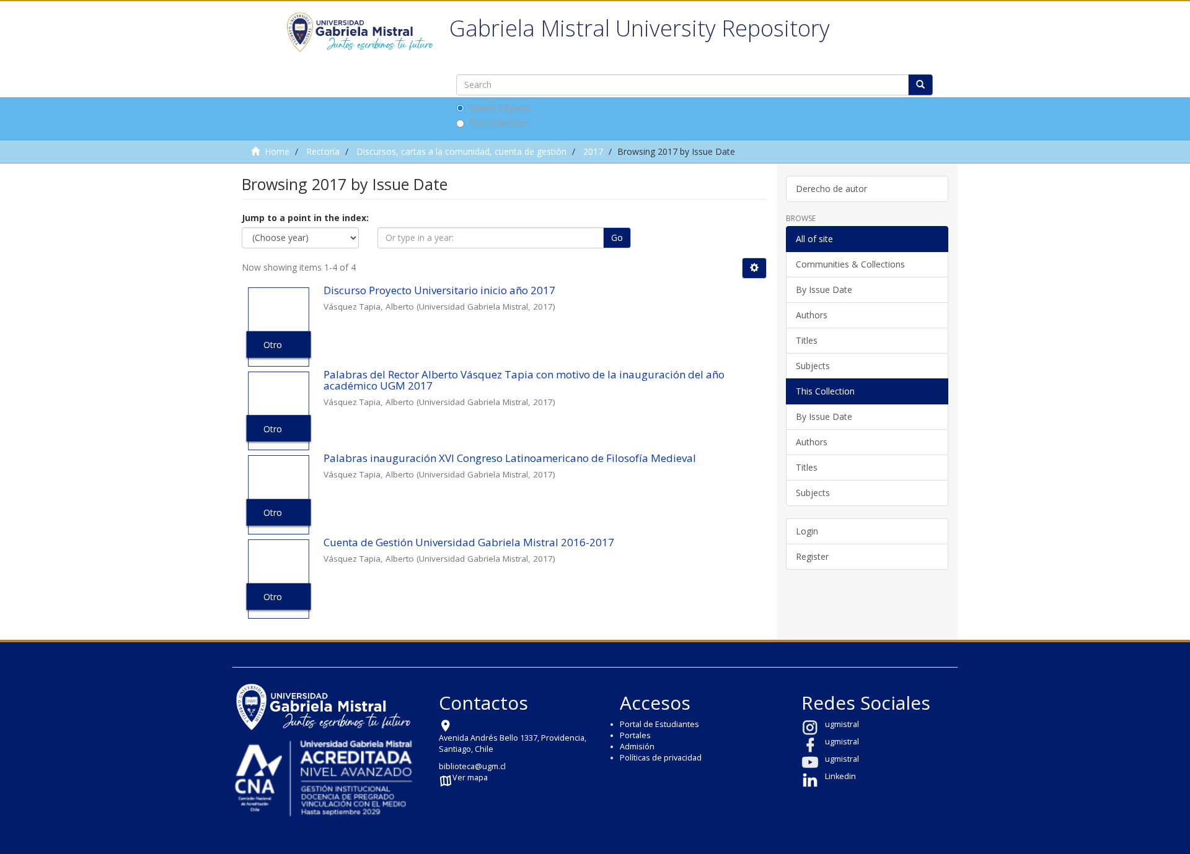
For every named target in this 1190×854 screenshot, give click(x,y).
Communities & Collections (850, 264)
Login (807, 531)
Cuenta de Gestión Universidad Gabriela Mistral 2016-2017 (469, 542)
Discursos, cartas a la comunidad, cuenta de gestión (461, 151)
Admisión (637, 746)
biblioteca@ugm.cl (472, 766)
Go (617, 237)
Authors (811, 315)
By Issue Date (824, 289)
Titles (807, 340)
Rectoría (323, 151)
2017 (593, 151)
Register (812, 556)
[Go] (920, 84)
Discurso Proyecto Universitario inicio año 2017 (439, 290)
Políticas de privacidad (661, 757)
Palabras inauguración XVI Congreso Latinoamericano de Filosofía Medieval (510, 458)
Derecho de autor (831, 188)
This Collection (498, 123)
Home (277, 151)
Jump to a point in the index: (305, 218)
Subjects (813, 366)
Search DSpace (499, 107)
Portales (635, 735)
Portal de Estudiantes (659, 724)
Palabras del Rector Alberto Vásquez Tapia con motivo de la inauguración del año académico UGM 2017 (524, 380)
